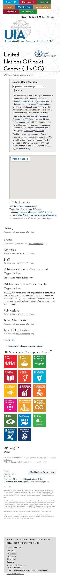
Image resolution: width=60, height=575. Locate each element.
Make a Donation (13, 568)
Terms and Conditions (15, 574)
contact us (39, 131)
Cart (43, 17)
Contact (34, 17)
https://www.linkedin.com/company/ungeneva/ (37, 215)
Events (9, 7)
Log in (25, 17)
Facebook (13, 554)
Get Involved (42, 7)
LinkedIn (12, 556)
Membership (24, 7)
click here (28, 131)
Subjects (40, 41)
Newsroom (11, 11)
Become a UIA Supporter (16, 565)
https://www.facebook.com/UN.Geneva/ (35, 212)
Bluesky (12, 559)
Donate (51, 17)
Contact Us (11, 551)
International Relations (17, 346)
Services (44, 2)
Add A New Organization (43, 472)
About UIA (11, 2)
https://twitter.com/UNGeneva (28, 209)
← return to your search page (16, 482)
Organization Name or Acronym (24, 87)
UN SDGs (50, 41)
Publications (28, 2)
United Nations (36, 346)
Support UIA (28, 11)
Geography (30, 41)
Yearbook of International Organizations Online (23, 479)
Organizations (11, 41)
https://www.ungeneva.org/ (25, 206)
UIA (14, 28)
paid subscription (45, 218)
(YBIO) (32, 101)
